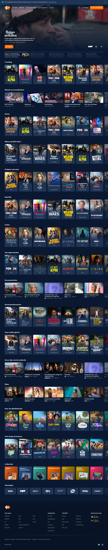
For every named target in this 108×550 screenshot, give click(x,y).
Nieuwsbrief (50, 524)
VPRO (34, 516)
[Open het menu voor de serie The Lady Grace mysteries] (73, 440)
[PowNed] (23, 491)
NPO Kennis (78, 516)
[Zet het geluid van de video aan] (96, 46)
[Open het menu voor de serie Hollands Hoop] (73, 256)
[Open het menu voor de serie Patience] (44, 229)
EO (5, 521)
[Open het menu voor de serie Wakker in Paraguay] (87, 336)
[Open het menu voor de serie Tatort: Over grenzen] (102, 229)
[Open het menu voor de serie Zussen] (44, 118)
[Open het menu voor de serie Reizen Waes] (44, 145)
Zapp (63, 519)
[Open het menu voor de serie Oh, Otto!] (102, 118)
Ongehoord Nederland (24, 524)
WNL (34, 519)
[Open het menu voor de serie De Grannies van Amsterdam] (30, 66)
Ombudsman (79, 521)
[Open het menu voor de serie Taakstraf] (102, 440)
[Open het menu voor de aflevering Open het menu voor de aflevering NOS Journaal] (22, 94)
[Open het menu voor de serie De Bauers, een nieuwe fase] (30, 145)
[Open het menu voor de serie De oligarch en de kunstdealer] (87, 308)
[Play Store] (95, 520)
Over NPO (50, 516)
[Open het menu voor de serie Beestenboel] (102, 145)
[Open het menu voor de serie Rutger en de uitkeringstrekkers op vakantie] (102, 336)
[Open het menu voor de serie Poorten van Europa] (44, 308)
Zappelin (64, 516)
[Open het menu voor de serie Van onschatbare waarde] (87, 66)
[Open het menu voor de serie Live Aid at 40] (102, 308)
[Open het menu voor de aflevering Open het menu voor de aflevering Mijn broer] (82, 284)
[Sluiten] (105, 2)
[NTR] (35, 491)
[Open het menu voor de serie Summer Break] (16, 440)
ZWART (34, 521)
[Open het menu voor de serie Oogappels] (87, 256)
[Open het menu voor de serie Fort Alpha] (16, 66)
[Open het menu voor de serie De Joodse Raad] (44, 256)
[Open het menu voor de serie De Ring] (102, 256)
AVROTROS (7, 516)
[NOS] (10, 491)
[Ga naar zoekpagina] (79, 7)
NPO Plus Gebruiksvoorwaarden (24, 539)
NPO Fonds (78, 519)
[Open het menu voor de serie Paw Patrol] (73, 412)
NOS (20, 519)
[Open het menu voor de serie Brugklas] (44, 440)
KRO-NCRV (7, 527)
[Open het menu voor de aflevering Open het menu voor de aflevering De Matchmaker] (102, 388)
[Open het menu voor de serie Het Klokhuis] (87, 440)
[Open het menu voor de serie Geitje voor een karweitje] (102, 412)
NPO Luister (64, 527)
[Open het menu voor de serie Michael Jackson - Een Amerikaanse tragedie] (59, 308)
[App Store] (95, 516)
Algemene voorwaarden (10, 539)
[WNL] (85, 491)
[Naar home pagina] (7, 8)
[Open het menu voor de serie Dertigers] (73, 118)
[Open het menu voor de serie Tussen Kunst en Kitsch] (73, 173)
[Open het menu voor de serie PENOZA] (87, 118)
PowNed (20, 527)
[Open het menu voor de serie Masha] (16, 412)
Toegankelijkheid (51, 519)
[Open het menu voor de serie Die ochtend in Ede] (73, 308)
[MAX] (72, 491)
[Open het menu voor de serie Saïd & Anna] (59, 412)
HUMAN (6, 524)
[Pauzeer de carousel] (101, 46)
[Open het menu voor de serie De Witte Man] (30, 308)
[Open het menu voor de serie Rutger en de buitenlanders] (59, 145)
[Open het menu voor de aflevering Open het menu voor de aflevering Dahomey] (82, 364)
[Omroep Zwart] (97, 491)
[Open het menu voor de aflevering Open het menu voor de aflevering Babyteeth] (82, 388)
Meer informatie (52, 2)
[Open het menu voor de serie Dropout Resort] (73, 336)
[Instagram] (102, 545)
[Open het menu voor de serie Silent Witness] (73, 229)
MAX (20, 516)
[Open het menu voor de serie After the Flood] (44, 173)
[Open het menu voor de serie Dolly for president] (44, 66)
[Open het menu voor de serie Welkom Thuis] (59, 440)
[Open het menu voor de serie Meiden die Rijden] (87, 173)
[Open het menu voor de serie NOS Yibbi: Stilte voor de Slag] (59, 173)
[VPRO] (60, 491)
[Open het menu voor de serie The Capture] (87, 229)
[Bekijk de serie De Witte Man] (25, 317)
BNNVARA (7, 519)
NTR (20, 521)
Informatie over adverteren (44, 539)
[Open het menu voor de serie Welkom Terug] (73, 66)
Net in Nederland (79, 524)
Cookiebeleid (34, 539)
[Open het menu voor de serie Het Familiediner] (87, 201)
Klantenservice (51, 530)
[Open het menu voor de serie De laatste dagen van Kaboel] (16, 145)
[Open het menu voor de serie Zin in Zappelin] (30, 412)
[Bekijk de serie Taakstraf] (96, 449)
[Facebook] (99, 545)
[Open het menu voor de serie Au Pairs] (102, 173)
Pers (49, 521)
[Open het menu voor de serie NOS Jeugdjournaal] (30, 440)
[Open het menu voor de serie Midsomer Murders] (16, 229)
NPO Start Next (65, 521)
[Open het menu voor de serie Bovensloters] (16, 173)
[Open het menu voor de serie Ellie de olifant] (87, 412)
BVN (63, 524)
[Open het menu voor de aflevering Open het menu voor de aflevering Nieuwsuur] (42, 94)
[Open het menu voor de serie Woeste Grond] (102, 66)
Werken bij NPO (51, 527)
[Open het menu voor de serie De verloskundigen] (102, 201)
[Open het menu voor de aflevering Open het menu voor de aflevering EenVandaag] (62, 94)
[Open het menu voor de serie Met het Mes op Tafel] (30, 173)
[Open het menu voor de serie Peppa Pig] (44, 412)
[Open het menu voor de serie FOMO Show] (59, 66)
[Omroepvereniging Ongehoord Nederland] (47, 491)
